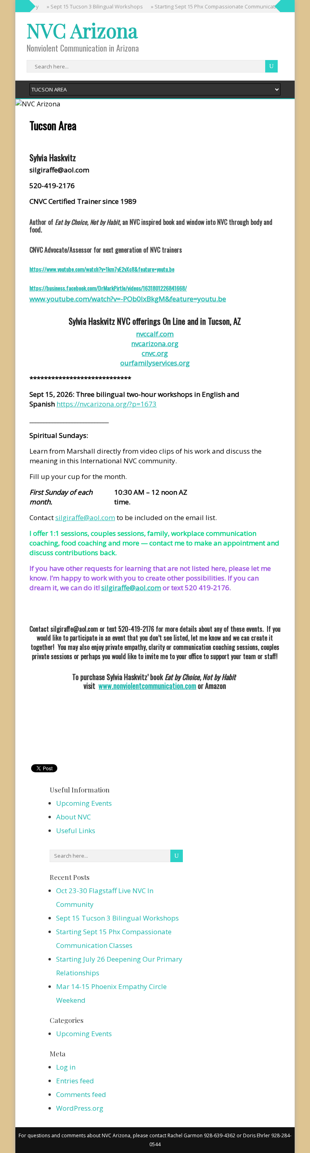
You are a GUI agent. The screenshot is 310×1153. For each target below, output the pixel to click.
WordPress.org (79, 1108)
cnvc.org (155, 353)
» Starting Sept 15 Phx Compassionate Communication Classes (221, 6)
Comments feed (81, 1094)
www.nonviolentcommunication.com (147, 685)
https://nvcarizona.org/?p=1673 (107, 404)
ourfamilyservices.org (155, 362)
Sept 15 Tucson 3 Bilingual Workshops (117, 918)
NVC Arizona (82, 30)
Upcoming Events (84, 803)
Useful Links (75, 830)
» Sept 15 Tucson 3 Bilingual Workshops (88, 6)
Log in (65, 1067)
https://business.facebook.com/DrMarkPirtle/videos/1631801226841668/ (108, 288)
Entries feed (75, 1080)
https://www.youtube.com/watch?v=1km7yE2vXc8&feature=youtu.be (101, 269)
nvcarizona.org (154, 343)
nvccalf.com (155, 333)
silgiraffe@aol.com (85, 517)
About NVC (73, 816)
